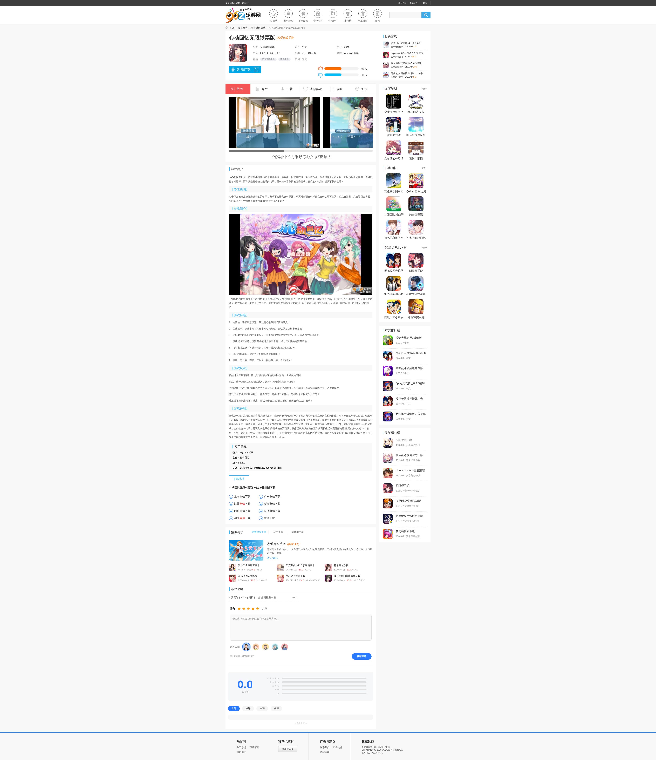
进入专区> (272, 558)
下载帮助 (254, 747)
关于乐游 (241, 747)
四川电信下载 (242, 510)
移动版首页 (288, 749)
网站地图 (241, 752)
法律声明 (325, 752)
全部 (233, 708)
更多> (424, 88)
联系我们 (325, 747)
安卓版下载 (243, 69)
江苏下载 (242, 503)
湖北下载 (242, 518)
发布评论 (361, 656)
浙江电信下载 (272, 503)
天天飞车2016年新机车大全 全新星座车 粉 (253, 597)
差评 (276, 708)
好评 (248, 708)
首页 (425, 3)
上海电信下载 (242, 496)
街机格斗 (413, 3)
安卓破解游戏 (258, 27)
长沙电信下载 (272, 510)
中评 (262, 708)
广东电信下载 (272, 496)
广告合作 (338, 747)
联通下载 (269, 518)
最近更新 (402, 3)
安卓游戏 (242, 27)
